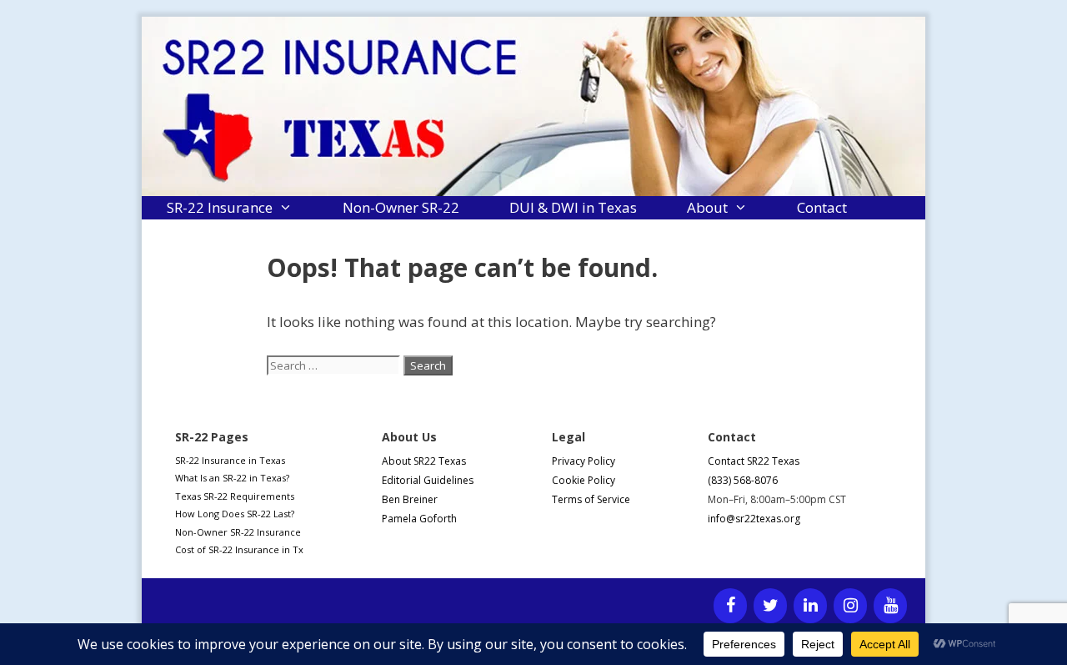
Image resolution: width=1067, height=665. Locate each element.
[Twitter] (770, 605)
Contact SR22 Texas (753, 461)
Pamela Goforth (419, 518)
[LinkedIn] (810, 605)
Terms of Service (591, 499)
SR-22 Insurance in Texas (230, 460)
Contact (822, 207)
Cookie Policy (583, 480)
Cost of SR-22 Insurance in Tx (239, 549)
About (707, 207)
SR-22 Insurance (220, 207)
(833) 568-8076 (743, 480)
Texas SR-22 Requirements (234, 496)
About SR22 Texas (424, 461)
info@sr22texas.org (754, 518)
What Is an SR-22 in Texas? (232, 477)
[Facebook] (730, 605)
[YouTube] (890, 605)
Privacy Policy (583, 461)
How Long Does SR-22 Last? (234, 513)
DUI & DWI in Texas (573, 207)
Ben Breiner (410, 499)
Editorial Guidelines (427, 480)
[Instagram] (850, 605)
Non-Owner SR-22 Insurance (238, 532)
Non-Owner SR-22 (401, 207)
